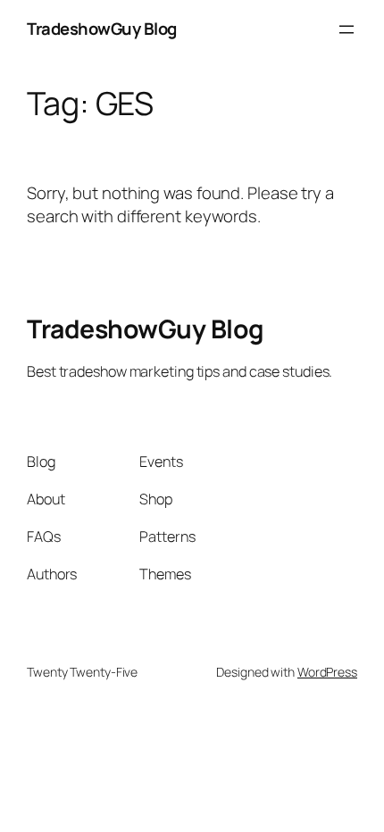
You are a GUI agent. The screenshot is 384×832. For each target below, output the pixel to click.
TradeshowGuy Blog (102, 28)
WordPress (327, 671)
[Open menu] (346, 29)
